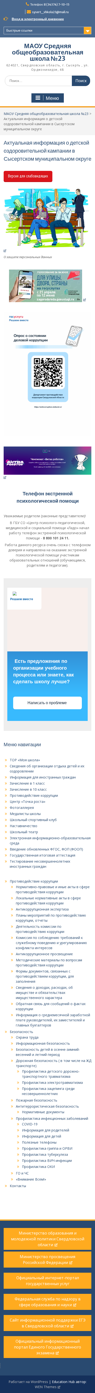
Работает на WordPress (28, 1381)
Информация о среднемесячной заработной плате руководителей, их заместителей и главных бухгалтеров (53, 1020)
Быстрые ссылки (19, 30)
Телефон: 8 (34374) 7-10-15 (49, 4)
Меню (52, 98)
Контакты (18, 1185)
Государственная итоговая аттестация (42, 855)
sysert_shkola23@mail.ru (50, 12)
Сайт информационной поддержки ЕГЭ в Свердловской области (48, 1323)
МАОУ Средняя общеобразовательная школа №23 (47, 52)
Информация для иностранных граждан (43, 777)
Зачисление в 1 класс (27, 783)
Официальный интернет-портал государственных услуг (47, 1280)
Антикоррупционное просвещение (44, 954)
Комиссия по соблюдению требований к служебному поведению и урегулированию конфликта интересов (51, 942)
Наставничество (23, 826)
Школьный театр (24, 832)
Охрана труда (27, 1037)
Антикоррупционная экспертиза (42, 909)
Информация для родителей (45, 1130)
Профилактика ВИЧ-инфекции (47, 1160)
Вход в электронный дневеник (38, 19)
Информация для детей (41, 1136)
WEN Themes (46, 1386)
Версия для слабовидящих (28, 176)
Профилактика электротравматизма (52, 1082)
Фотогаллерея (22, 807)
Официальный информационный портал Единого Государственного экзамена (47, 1347)
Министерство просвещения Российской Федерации (47, 1259)
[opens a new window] (47, 220)
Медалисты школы (25, 813)
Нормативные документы (43, 1112)
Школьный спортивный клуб (33, 819)
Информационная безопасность (43, 1043)
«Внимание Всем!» (31, 1179)
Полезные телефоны (39, 1142)
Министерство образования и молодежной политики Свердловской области (47, 1238)
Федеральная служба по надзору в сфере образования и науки (48, 1301)
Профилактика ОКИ (38, 1166)
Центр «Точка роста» (27, 801)
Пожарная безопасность (36, 1100)
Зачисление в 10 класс (28, 789)
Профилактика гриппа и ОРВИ (47, 1148)
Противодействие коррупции (34, 795)
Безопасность (21, 1031)
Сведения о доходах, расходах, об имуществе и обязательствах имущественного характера (44, 992)
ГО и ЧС (22, 1173)
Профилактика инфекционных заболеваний (52, 1118)
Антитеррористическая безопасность (47, 1106)
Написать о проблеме (48, 703)
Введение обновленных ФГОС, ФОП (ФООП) (46, 849)
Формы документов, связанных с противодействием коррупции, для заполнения (45, 976)
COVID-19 (30, 1124)
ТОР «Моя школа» (25, 760)
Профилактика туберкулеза (45, 1154)
